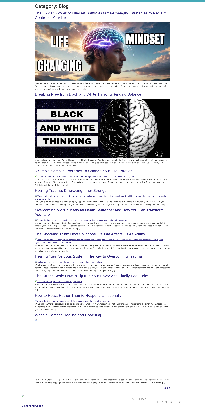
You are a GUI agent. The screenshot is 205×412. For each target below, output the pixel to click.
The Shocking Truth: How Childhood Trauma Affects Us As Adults (90, 234)
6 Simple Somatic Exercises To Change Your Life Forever (83, 171)
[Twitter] (180, 402)
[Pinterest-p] (175, 402)
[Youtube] (166, 402)
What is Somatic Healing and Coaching (68, 315)
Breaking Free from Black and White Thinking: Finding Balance (88, 94)
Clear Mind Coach (32, 405)
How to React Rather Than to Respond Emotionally (78, 295)
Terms (132, 399)
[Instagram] (162, 402)
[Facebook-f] (158, 402)
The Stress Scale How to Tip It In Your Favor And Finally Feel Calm (91, 276)
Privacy (142, 399)
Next (166, 388)
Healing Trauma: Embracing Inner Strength (71, 190)
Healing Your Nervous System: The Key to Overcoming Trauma (88, 256)
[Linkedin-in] (171, 402)
